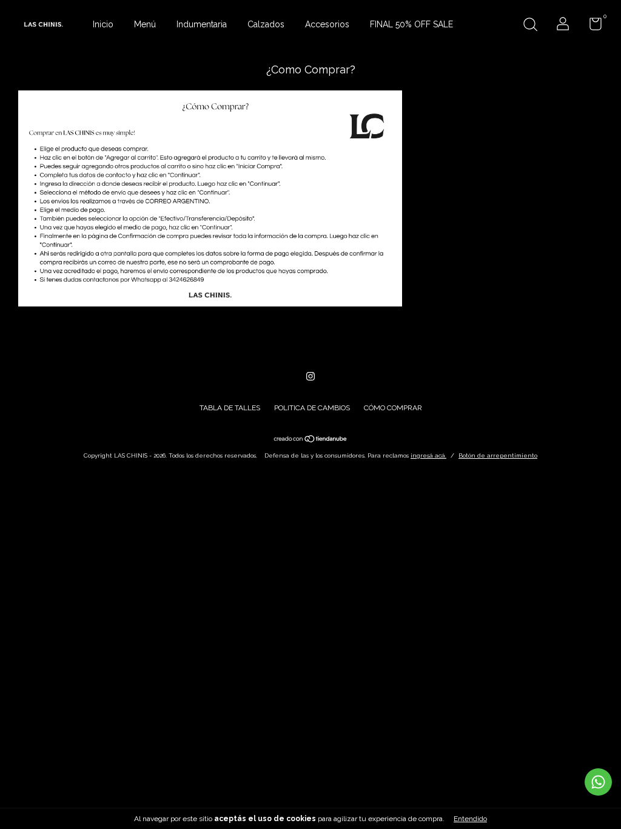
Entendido (470, 818)
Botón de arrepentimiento (497, 455)
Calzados (265, 24)
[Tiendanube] (311, 440)
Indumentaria (201, 24)
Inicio (103, 24)
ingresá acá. (428, 455)
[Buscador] (530, 26)
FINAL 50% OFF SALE (411, 24)
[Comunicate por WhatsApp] (598, 782)
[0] (591, 26)
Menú (145, 24)
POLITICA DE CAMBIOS (312, 408)
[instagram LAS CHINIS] (310, 376)
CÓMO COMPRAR (393, 408)
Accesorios (327, 24)
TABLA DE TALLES (230, 408)
